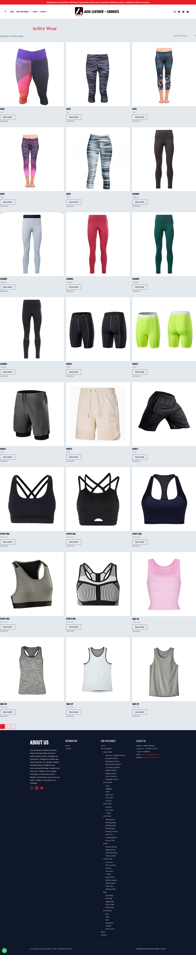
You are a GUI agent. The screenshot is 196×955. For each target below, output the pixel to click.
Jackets (105, 843)
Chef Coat (109, 834)
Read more (7, 117)
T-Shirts (108, 813)
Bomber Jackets (111, 847)
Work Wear (107, 816)
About (35, 11)
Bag (106, 914)
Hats (107, 920)
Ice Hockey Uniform (112, 767)
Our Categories (22, 11)
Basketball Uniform (112, 761)
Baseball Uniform (111, 758)
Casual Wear (107, 859)
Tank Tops (109, 798)
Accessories (107, 910)
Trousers (108, 801)
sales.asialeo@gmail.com (150, 754)
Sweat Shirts (109, 877)
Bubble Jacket (110, 850)
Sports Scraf (109, 929)
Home (12, 11)
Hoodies (108, 807)
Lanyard (108, 926)
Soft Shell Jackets (111, 853)
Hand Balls (109, 895)
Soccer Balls (109, 904)
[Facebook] (179, 12)
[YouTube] (188, 12)
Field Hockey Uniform (113, 764)
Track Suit (109, 862)
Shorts (107, 792)
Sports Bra (109, 795)
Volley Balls (109, 907)
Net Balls (108, 898)
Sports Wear (107, 752)
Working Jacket (110, 822)
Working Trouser (111, 831)
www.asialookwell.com (151, 757)
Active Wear (107, 782)
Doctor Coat (110, 840)
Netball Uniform (111, 770)
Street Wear (107, 804)
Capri (107, 786)
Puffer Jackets (110, 883)
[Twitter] (183, 12)
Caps (107, 917)
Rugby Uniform (110, 773)
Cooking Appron (111, 837)
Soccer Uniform (111, 776)
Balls (105, 892)
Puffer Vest (109, 886)
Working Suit (110, 819)
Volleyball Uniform (112, 779)
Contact (43, 11)
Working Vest (110, 828)
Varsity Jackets (110, 856)
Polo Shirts (109, 810)
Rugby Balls (109, 901)
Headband (109, 923)
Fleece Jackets (110, 865)
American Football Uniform (115, 755)
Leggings (108, 789)
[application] (29, 11)
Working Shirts (110, 825)
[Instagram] (175, 12)
